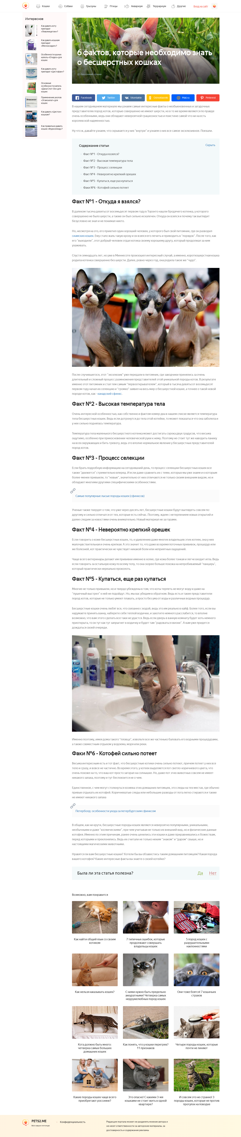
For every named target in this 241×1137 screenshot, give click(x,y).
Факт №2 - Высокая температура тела (108, 160)
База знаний (87, 74)
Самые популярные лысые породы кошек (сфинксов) (110, 496)
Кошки (98, 74)
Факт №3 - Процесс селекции (102, 167)
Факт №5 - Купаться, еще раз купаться (108, 181)
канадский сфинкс (110, 393)
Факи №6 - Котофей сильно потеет (106, 187)
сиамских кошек (83, 236)
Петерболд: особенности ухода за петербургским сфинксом (116, 811)
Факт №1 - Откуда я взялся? (101, 154)
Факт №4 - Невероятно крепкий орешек (109, 174)
